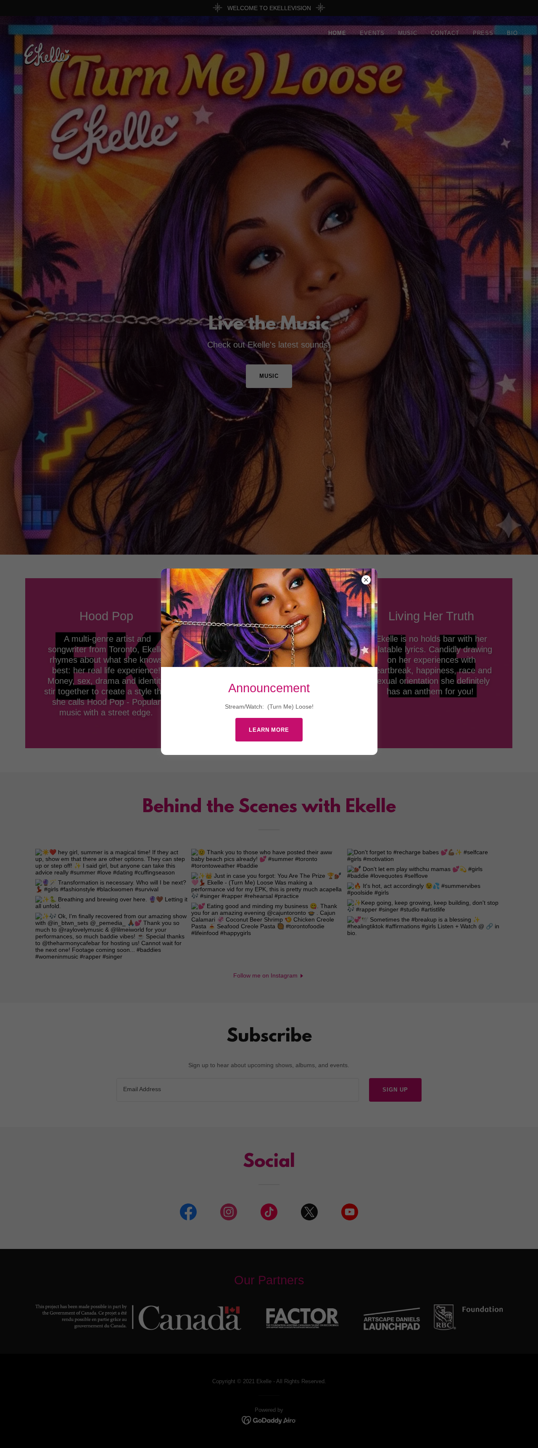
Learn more (269, 730)
